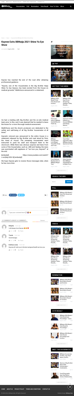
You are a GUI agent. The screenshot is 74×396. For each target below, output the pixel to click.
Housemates (20, 6)
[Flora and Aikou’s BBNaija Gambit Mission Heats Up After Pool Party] (56, 113)
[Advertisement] (37, 23)
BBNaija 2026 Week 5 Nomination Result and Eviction (66, 281)
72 (72, 369)
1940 (62, 56)
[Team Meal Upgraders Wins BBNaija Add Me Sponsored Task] (68, 133)
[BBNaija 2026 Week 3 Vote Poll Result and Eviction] (55, 211)
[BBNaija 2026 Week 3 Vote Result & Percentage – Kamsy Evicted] (55, 326)
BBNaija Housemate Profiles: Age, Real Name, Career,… (66, 355)
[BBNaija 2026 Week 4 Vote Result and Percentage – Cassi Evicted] (55, 317)
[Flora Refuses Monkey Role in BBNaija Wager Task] (56, 154)
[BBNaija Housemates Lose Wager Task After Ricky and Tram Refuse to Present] (56, 133)
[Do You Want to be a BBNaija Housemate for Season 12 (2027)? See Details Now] (62, 52)
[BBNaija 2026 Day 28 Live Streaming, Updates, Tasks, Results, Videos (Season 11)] (68, 251)
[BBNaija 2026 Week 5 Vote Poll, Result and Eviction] (62, 74)
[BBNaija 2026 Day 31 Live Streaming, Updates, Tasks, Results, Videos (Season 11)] (56, 231)
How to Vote (54, 6)
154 (62, 214)
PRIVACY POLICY (17, 1)
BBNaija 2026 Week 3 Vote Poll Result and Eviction (66, 210)
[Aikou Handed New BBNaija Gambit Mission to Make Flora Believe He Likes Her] (68, 154)
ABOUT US (9, 1)
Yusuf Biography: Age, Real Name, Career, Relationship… (66, 375)
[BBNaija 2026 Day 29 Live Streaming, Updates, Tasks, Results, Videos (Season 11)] (56, 251)
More (62, 6)
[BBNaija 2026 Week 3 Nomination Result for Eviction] (55, 298)
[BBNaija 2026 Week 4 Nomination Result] (55, 291)
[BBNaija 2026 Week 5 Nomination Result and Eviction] (55, 282)
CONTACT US (40, 1)
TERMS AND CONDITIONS (29, 1)
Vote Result (44, 6)
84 (65, 78)
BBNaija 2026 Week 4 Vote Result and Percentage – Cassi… (66, 317)
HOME (3, 1)
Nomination (35, 6)
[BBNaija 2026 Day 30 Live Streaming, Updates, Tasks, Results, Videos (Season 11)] (68, 231)
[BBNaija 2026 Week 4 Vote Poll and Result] (55, 203)
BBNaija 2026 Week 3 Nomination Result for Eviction (66, 298)
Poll (28, 6)
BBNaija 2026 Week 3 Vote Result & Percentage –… (66, 326)
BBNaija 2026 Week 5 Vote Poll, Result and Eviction (61, 73)
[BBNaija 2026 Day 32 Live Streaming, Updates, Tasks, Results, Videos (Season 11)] (68, 93)
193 (62, 205)
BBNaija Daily (69, 393)
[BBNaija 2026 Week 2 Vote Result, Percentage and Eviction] (55, 335)
